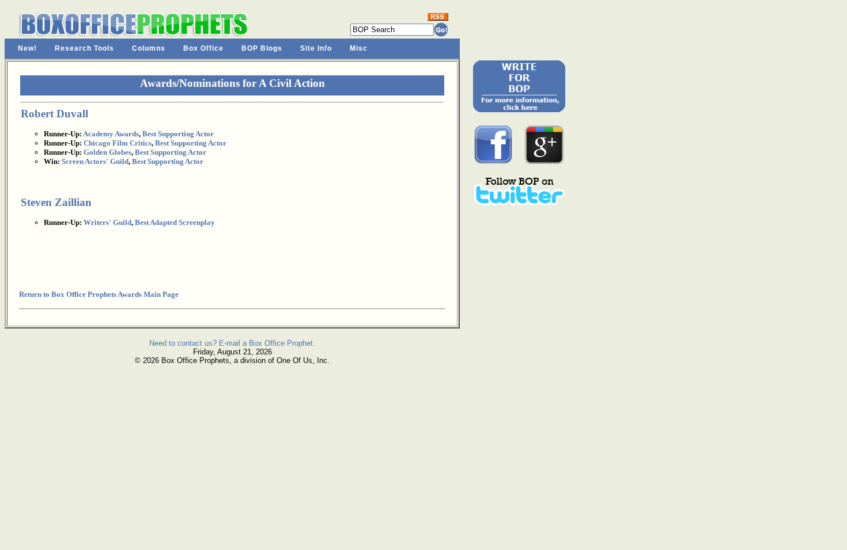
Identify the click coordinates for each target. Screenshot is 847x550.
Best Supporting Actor (178, 133)
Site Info (316, 48)
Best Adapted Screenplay (175, 222)
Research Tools (84, 48)
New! (27, 48)
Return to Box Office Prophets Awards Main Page (99, 294)
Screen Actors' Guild (95, 161)
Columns (148, 48)
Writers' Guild (107, 222)
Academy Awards (111, 133)
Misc (359, 48)
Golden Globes (107, 152)
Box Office (203, 48)
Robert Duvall (54, 114)
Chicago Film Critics (118, 143)
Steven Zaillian (56, 202)
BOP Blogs (261, 48)
